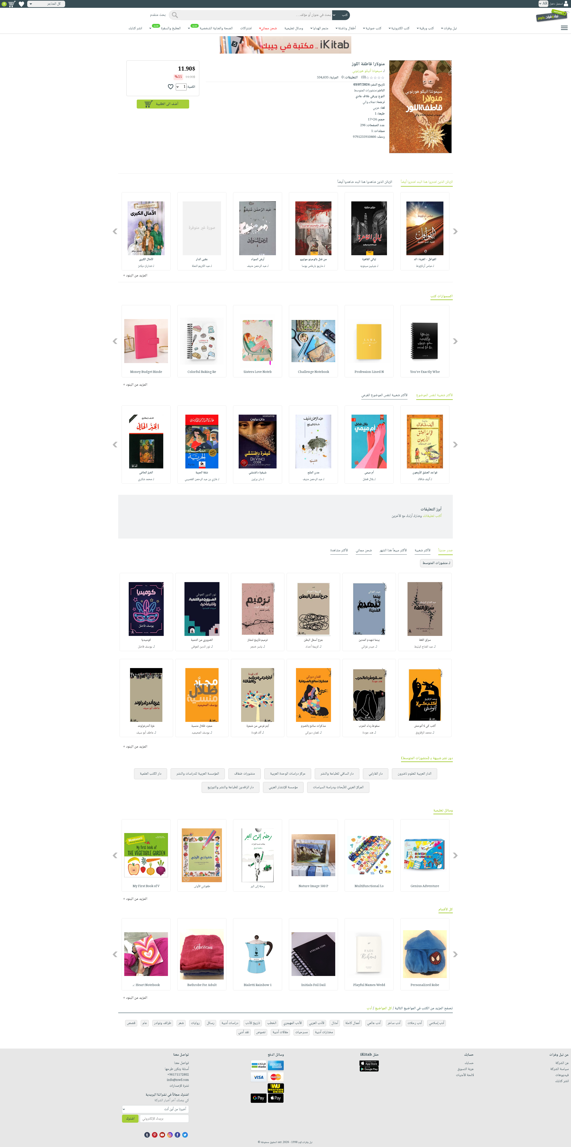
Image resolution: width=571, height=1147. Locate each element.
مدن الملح (313, 472)
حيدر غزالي (367, 647)
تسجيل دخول (556, 4)
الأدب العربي (316, 1023)
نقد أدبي (243, 1032)
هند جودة (367, 732)
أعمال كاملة (352, 1023)
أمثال (334, 1023)
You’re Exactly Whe (425, 372)
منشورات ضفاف (244, 774)
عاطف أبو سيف (144, 732)
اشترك (130, 1119)
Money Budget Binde (146, 372)
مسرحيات (301, 1032)
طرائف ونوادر (162, 1023)
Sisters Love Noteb (258, 372)
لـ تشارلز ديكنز (146, 266)
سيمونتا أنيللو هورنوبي (367, 71)
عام (145, 1023)
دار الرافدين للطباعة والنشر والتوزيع (230, 787)
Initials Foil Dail (313, 985)
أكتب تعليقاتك (432, 516)
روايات (195, 1023)
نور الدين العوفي (200, 647)
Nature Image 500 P (313, 886)
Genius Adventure (425, 886)
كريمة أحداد (312, 647)
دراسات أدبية (229, 1023)
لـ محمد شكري (146, 479)
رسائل (210, 1023)
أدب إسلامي (436, 1023)
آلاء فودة (256, 732)
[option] (424, 231)
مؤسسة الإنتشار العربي (283, 787)
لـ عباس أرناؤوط (425, 266)
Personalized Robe (425, 985)
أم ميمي (369, 472)
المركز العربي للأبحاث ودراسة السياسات (338, 787)
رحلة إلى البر (258, 886)
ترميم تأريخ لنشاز (258, 640)
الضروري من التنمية (202, 640)
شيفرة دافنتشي (258, 472)
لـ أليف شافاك (425, 479)
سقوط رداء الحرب (369, 726)
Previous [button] (455, 231)
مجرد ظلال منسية (201, 726)
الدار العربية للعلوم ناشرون (414, 774)
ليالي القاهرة (369, 259)
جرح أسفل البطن (313, 640)
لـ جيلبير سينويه (369, 266)
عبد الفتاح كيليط (423, 647)
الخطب (271, 1023)
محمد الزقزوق (424, 732)
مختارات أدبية (324, 1032)
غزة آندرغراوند (146, 726)
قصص (131, 1023)
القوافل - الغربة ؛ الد (425, 259)
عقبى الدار (202, 259)
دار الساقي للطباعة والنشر (337, 774)
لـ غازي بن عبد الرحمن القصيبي (202, 479)
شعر (181, 1023)
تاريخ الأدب (252, 1023)
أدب (369, 1008)
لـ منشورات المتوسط (436, 563)
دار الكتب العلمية (150, 774)
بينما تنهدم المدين (369, 640)
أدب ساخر (394, 1023)
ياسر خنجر (256, 647)
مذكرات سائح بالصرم (313, 726)
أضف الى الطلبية (167, 104)
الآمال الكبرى (146, 259)
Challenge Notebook (313, 372)
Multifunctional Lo (369, 886)
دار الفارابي (376, 774)
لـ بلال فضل (369, 479)
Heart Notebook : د (146, 985)
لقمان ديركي (312, 732)
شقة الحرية (202, 472)
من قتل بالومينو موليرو (313, 259)
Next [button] (115, 231)
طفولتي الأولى (202, 886)
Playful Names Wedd (369, 985)
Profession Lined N (369, 372)
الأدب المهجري (292, 1023)
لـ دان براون (257, 479)
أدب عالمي (374, 1023)
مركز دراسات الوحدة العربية (287, 774)
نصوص (260, 1032)
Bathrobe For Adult (202, 985)
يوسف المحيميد (200, 732)
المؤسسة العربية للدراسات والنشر (197, 774)
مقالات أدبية (280, 1032)
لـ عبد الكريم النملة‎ (202, 266)
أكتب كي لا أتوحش (425, 726)
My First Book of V (146, 886)
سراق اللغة (425, 640)
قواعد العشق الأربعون (424, 472)
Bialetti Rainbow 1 (258, 985)
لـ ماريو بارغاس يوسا (313, 266)
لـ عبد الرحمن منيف (258, 266)
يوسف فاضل (145, 647)
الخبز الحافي (146, 472)
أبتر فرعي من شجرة (257, 726)
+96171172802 (178, 1075)
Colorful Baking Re (202, 372)
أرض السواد (257, 259)
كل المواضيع (383, 1008)
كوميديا (146, 640)
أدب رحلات (415, 1023)
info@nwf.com (178, 1080)
